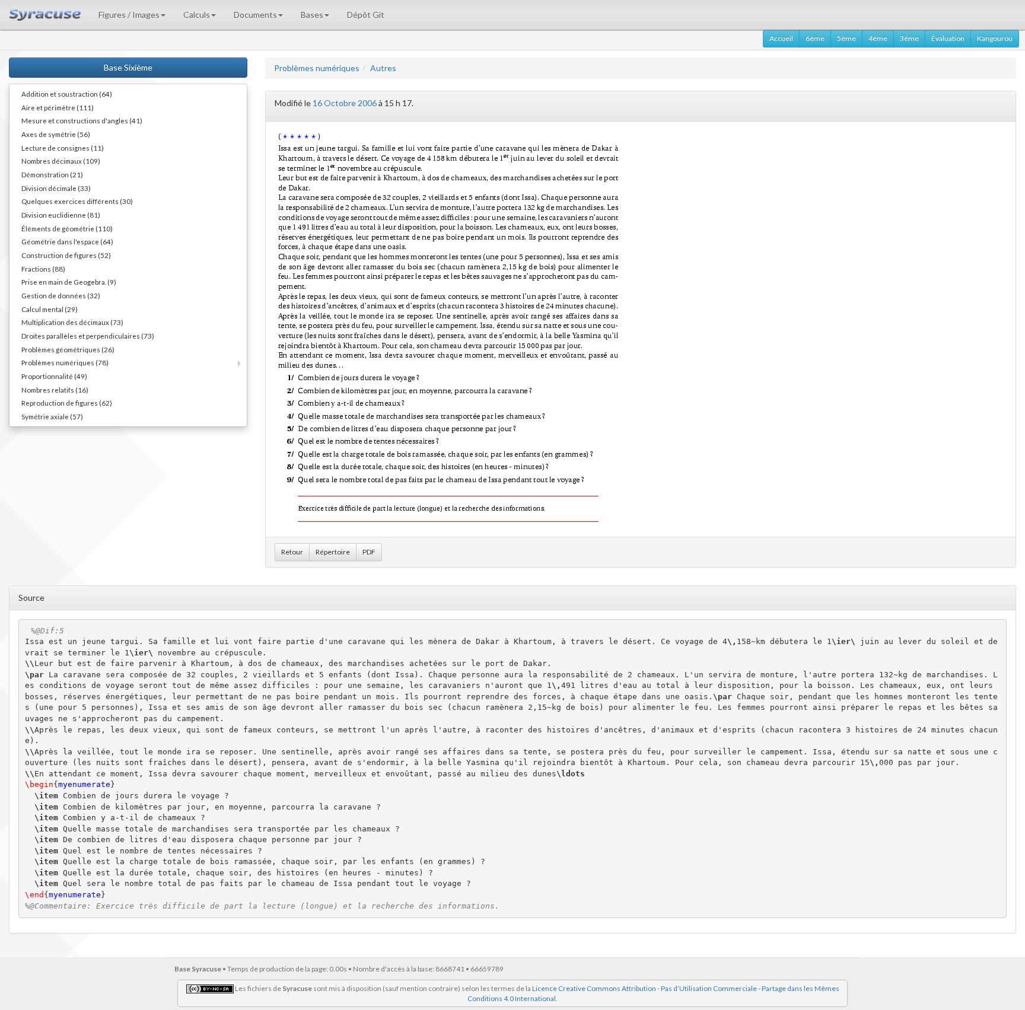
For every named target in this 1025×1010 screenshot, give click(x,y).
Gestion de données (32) (60, 295)
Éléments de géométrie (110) (67, 228)
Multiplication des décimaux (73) (72, 322)
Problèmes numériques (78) (65, 362)
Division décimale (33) (56, 188)
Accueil (781, 38)
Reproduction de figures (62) (66, 403)
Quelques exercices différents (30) (77, 201)
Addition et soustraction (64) (66, 94)
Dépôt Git (365, 14)
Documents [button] (255, 14)
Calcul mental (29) (49, 309)
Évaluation (947, 38)
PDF (368, 551)
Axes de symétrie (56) (55, 134)
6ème (815, 38)
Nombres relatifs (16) (54, 389)
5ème (846, 38)
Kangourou (995, 38)
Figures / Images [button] (129, 14)
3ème (909, 38)
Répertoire (333, 551)
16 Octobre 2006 (345, 103)
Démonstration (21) (52, 174)
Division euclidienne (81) (60, 215)
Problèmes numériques (316, 68)
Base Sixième (128, 67)
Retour (292, 551)
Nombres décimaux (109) (60, 161)
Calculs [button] (196, 14)
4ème (877, 38)
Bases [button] (312, 14)
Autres (383, 68)
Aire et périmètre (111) (57, 107)
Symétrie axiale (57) (52, 416)
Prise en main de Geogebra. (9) (68, 282)
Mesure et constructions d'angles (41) (81, 120)
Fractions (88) (43, 269)
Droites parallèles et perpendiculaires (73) (87, 336)
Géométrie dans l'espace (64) (67, 241)
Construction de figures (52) (66, 255)
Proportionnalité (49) (54, 376)
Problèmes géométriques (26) (67, 349)
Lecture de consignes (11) (62, 148)
